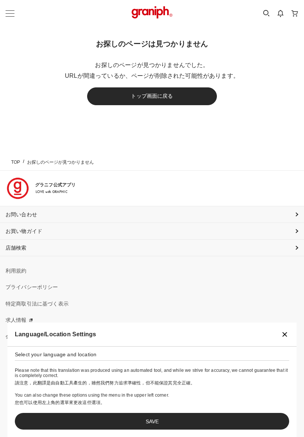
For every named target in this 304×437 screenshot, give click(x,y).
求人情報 (16, 320)
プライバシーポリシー (32, 287)
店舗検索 (16, 248)
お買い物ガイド (24, 231)
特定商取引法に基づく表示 (37, 304)
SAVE (152, 421)
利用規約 (16, 271)
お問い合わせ (21, 214)
